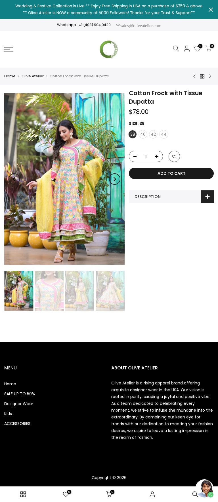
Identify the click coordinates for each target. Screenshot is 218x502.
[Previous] (14, 179)
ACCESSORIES (17, 423)
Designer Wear (18, 404)
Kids (8, 413)
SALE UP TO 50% (19, 394)
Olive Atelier (33, 76)
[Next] (114, 179)
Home (10, 76)
